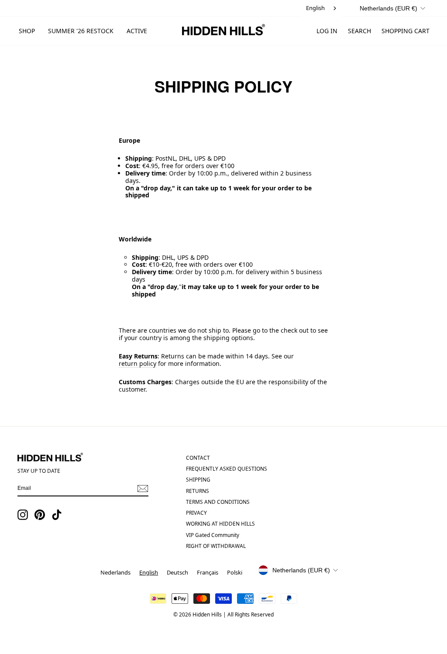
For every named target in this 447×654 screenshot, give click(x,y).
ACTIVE (137, 31)
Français (207, 572)
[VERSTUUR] (142, 488)
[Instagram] (22, 514)
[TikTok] (57, 514)
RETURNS (197, 490)
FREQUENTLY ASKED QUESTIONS (226, 468)
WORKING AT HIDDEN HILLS (220, 523)
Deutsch (177, 572)
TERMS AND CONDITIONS (218, 501)
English (315, 8)
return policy (137, 364)
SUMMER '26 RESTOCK (80, 31)
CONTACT (198, 457)
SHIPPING (198, 479)
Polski (234, 572)
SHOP (27, 31)
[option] (115, 573)
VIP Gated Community (212, 534)
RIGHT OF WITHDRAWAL (216, 545)
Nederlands (115, 572)
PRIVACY (196, 512)
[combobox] (322, 8)
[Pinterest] (39, 514)
